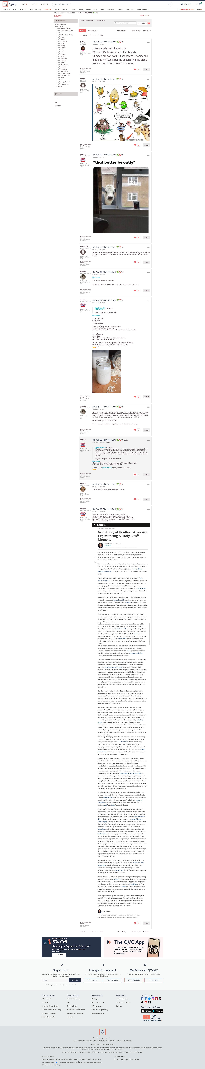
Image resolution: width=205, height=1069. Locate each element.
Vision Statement (46, 1065)
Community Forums (73, 999)
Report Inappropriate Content (85, 69)
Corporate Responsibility (99, 1010)
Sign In (142, 15)
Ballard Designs (102, 1041)
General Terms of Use (108, 1044)
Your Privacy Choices (48, 1062)
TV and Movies (65, 65)
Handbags (64, 41)
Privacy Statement (95, 1044)
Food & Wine (129, 9)
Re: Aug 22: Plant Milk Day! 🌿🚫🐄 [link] (88, 12)
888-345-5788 (46, 999)
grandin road (127, 1041)
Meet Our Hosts (72, 1006)
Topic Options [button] (92, 31)
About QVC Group (97, 1002)
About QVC (95, 999)
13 (86, 239)
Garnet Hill (119, 1041)
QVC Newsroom (96, 1006)
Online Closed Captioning (78, 1059)
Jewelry (80, 9)
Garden (56, 9)
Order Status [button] (92, 980)
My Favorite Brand (65, 28)
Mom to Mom (64, 71)
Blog (68, 1002)
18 (86, 476)
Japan (127, 1059)
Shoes (88, 9)
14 (86, 264)
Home (102, 9)
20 (86, 925)
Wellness (63, 60)
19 (86, 501)
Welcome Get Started (67, 30)
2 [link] (92, 35)
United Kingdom (134, 1059)
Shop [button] (23, 4)
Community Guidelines (48, 1059)
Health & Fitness (142, 9)
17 (86, 432)
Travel (62, 77)
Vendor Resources (122, 999)
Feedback (70, 1017)
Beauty (73, 9)
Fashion (65, 9)
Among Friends (65, 75)
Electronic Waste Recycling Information (90, 1062)
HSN (94, 1041)
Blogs (60, 86)
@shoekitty (100, 307)
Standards (58, 105)
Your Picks (6, 9)
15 (86, 292)
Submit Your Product (123, 1002)
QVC (55, 12)
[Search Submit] (170, 4)
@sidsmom (96, 277)
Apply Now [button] (154, 980)
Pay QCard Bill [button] (134, 980)
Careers (119, 1006)
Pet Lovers (64, 69)
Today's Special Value (67, 35)
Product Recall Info (48, 1017)
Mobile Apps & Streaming (75, 1013)
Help (148, 15)
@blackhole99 (107, 468)
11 (86, 71)
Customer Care (65, 84)
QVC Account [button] (112, 980)
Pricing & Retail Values (63, 1059)
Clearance (47, 9)
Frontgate (111, 1041)
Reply (146, 69)
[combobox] (110, 4)
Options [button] (148, 42)
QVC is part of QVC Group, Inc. (83, 1041)
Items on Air (44, 4)
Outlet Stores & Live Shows (76, 1010)
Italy (122, 1059)
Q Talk (62, 80)
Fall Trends (22, 9)
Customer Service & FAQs (50, 1006)
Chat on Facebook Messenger (52, 1010)
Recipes (63, 50)
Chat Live (45, 1002)
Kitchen (119, 9)
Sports (62, 63)
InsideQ (63, 33)
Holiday (63, 54)
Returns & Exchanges (49, 1013)
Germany (116, 1059)
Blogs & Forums (61, 12)
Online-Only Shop (35, 9)
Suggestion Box (65, 82)
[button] (182, 4)
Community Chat (65, 73)
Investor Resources (98, 1013)
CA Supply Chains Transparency (68, 1062)
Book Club (64, 67)
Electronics (110, 9)
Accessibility (56, 1065)
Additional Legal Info (94, 1059)
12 (86, 147)
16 (86, 399)
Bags (95, 9)
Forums (69, 12)
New (14, 9)
